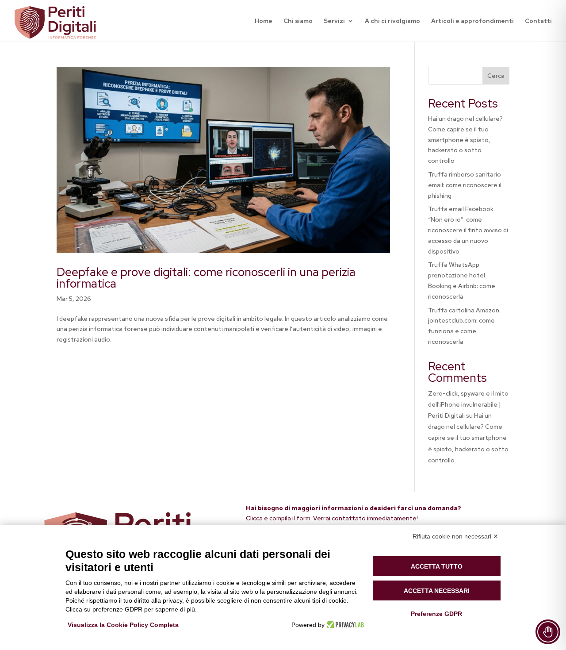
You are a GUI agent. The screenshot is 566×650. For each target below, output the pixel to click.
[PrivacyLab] (344, 624)
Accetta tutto (437, 566)
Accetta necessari (437, 590)
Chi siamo (298, 21)
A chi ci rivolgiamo (392, 21)
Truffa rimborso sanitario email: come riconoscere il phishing (464, 185)
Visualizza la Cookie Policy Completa (123, 624)
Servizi (334, 21)
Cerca (496, 76)
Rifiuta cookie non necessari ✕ (455, 536)
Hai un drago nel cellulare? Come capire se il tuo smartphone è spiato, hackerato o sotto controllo (465, 140)
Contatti (538, 21)
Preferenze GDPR (436, 613)
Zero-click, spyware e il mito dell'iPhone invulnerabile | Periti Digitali (468, 404)
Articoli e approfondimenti (472, 21)
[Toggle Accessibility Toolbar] (547, 631)
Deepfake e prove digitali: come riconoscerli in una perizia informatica (206, 278)
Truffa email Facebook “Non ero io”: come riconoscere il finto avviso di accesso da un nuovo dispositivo (468, 230)
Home (263, 21)
